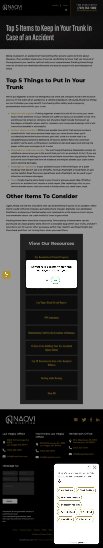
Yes (55, 280)
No (47, 280)
